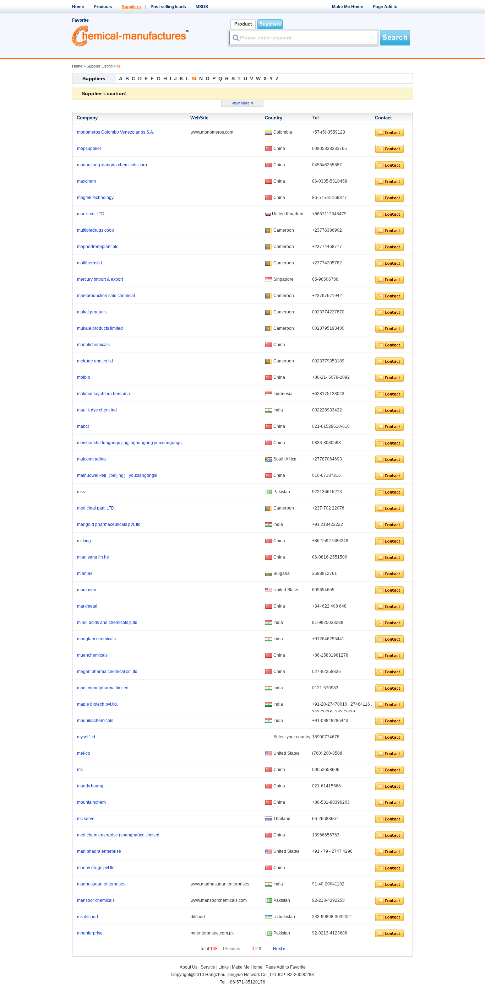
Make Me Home (347, 6)
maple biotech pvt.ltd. (97, 704)
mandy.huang (90, 785)
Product (243, 24)
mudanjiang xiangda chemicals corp (112, 164)
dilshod (198, 916)
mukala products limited (100, 328)
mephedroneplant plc (97, 246)
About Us (189, 967)
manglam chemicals (96, 638)
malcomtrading (91, 459)
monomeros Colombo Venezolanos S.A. (115, 132)
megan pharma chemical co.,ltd (107, 671)
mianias (84, 573)
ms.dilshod (87, 916)
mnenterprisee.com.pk (212, 933)
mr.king (84, 540)
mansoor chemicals (96, 900)
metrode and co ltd (95, 361)
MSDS (202, 6)
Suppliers (270, 24)
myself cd (86, 736)
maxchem (86, 181)
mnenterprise (90, 933)
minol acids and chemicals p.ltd (107, 622)
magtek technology (95, 197)
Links (223, 967)
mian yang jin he (93, 557)
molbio (83, 377)
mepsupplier (89, 148)
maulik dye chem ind (97, 410)
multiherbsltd (89, 262)
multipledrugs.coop (95, 230)
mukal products (92, 311)
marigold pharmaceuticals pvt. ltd (109, 524)
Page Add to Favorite (286, 967)
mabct (83, 426)
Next (277, 948)
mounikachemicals (95, 720)
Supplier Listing (100, 66)
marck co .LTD (90, 213)
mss (81, 491)
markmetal (87, 606)
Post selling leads (168, 6)
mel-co (83, 753)
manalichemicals (93, 344)
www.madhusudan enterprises (220, 884)
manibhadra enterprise (99, 851)
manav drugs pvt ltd (96, 867)
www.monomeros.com (212, 132)
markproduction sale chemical (106, 295)
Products (103, 6)
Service (208, 967)
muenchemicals (92, 655)
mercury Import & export (100, 279)
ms (80, 769)
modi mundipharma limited (103, 687)
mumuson (86, 589)
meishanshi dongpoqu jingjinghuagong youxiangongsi (129, 442)
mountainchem (91, 802)
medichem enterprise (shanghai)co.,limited (118, 835)
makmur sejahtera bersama (103, 393)
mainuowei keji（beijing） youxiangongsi (117, 475)
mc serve (85, 818)
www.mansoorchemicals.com (219, 900)
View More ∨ (242, 103)
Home (78, 6)
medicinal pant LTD (95, 508)
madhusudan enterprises (101, 884)
